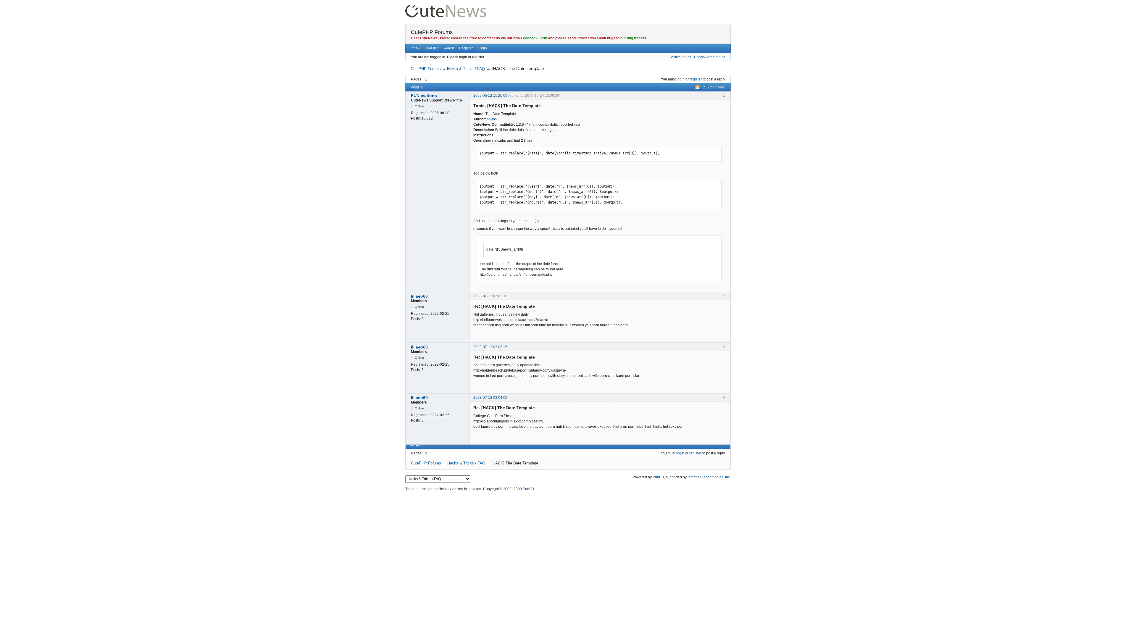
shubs (492, 119)
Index (415, 48)
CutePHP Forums (432, 32)
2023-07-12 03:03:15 (490, 347)
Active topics (681, 57)
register (696, 79)
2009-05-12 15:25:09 (490, 95)
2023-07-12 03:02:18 (490, 296)
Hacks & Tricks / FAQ (466, 69)
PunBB (658, 477)
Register (466, 48)
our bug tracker (633, 38)
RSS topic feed (713, 87)
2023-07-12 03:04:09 (490, 398)
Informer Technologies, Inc (709, 477)
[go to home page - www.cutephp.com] (445, 7)
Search (448, 48)
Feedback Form (534, 38)
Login (482, 48)
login (681, 79)
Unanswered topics (709, 57)
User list (431, 48)
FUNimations (424, 95)
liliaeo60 (419, 296)
